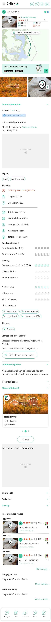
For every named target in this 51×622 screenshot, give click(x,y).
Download (25, 617)
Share (35, 617)
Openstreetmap (29, 127)
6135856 (7, 551)
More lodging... (42, 584)
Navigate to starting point (21, 355)
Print (16, 617)
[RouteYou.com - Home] (12, 4)
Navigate (7, 617)
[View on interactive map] (25, 59)
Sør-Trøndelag (17, 179)
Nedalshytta (10, 416)
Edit (44, 617)
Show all (25, 439)
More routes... (42, 569)
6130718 (7, 535)
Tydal (5, 179)
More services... (42, 599)
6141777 (7, 519)
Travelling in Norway (28, 17)
